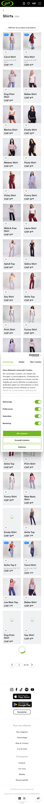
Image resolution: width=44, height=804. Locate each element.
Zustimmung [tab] (8, 362)
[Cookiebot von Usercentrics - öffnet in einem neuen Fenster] (31, 355)
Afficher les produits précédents (22, 27)
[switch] (38, 409)
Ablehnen (22, 447)
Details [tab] (22, 362)
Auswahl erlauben (22, 440)
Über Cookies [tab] (35, 362)
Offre (6, 34)
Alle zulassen (22, 433)
